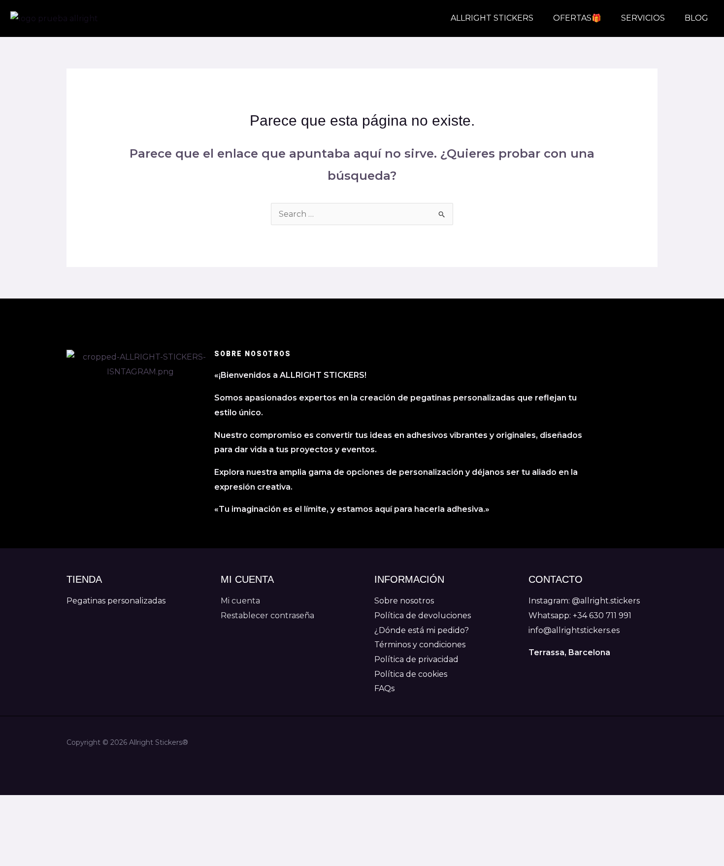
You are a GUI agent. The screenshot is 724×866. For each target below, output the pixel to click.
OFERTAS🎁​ (577, 18)
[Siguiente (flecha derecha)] (49, 823)
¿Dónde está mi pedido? (421, 630)
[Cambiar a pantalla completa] (49, 805)
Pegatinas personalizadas (115, 600)
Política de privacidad (416, 659)
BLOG (696, 18)
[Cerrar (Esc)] (116, 805)
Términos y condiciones (419, 644)
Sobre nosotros (404, 600)
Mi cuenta (240, 600)
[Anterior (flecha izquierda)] (16, 823)
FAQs (384, 688)
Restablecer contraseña (267, 615)
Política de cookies (410, 674)
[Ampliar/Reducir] (16, 805)
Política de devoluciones (422, 615)
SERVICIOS (643, 18)
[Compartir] (83, 805)
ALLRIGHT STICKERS (492, 18)
